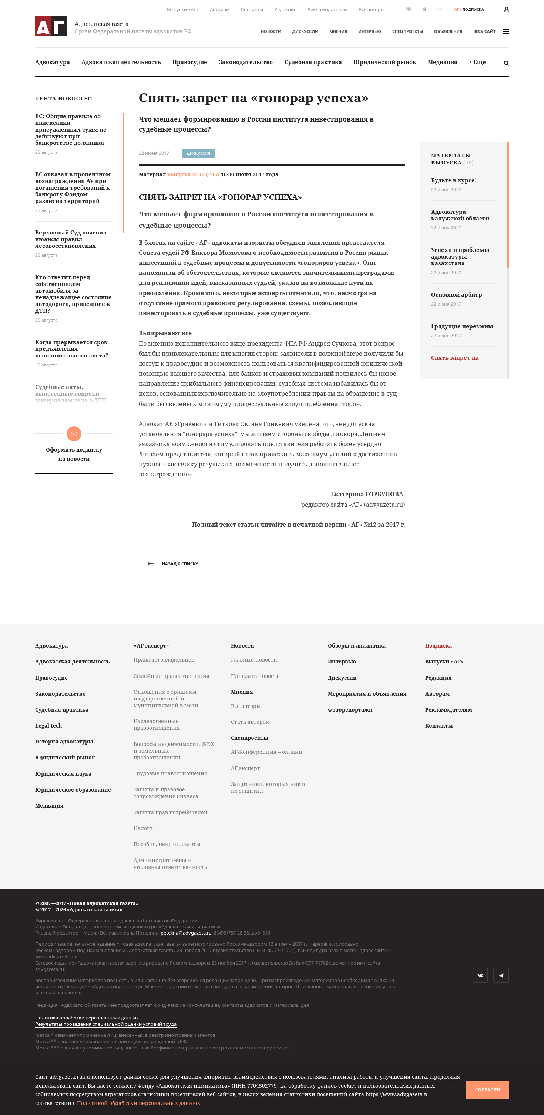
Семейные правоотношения (171, 675)
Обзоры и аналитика (357, 645)
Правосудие (189, 62)
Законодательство (246, 62)
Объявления (448, 31)
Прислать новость (255, 675)
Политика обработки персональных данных (87, 1017)
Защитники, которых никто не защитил (269, 787)
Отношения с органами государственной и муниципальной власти (166, 698)
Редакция (285, 9)
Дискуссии (305, 31)
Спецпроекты (407, 31)
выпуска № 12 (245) (193, 174)
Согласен (487, 1090)
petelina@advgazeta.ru (186, 932)
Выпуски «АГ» (183, 9)
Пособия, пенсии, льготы (167, 844)
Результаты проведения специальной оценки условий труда (106, 1024)
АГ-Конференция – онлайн (266, 751)
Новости (271, 31)
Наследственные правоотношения (157, 724)
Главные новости (254, 659)
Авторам (220, 9)
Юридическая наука (63, 773)
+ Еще (477, 62)
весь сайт (484, 31)
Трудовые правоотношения (170, 773)
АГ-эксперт (245, 768)
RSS (439, 9)
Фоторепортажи (350, 709)
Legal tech (48, 725)
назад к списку (180, 563)
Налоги (143, 828)
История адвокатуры (64, 741)
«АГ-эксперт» (151, 645)
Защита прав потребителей (171, 812)
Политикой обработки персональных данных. (139, 1102)
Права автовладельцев (164, 659)
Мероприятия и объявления (367, 693)
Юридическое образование (73, 789)
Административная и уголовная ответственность (170, 863)
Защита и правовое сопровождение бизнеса (166, 792)
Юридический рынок (384, 62)
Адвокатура (52, 62)
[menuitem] (52, 62)
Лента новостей (64, 98)
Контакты (252, 9)
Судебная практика (313, 62)
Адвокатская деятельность (121, 62)
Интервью (369, 31)
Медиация (442, 62)
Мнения (338, 31)
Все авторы (372, 9)
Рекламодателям (327, 9)
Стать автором (250, 721)
